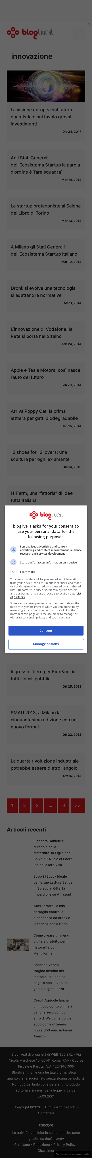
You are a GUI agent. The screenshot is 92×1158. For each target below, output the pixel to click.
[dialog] (46, 579)
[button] (46, 572)
